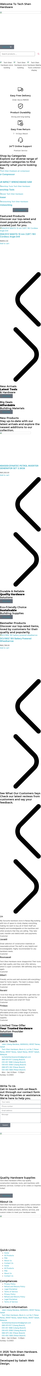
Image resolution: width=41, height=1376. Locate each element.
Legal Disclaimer (10, 1289)
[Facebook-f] (2, 1078)
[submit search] (38, 54)
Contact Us (8, 1263)
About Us (8, 1260)
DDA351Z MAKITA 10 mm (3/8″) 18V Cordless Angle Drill (18, 235)
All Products (9, 1255)
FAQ (5, 1258)
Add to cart (4, 243)
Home (6, 1253)
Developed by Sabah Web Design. (17, 1362)
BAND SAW (26, 182)
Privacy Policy (9, 1284)
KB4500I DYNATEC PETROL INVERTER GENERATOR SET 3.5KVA (19, 467)
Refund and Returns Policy (14, 1286)
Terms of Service (11, 1292)
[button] (2, 72)
